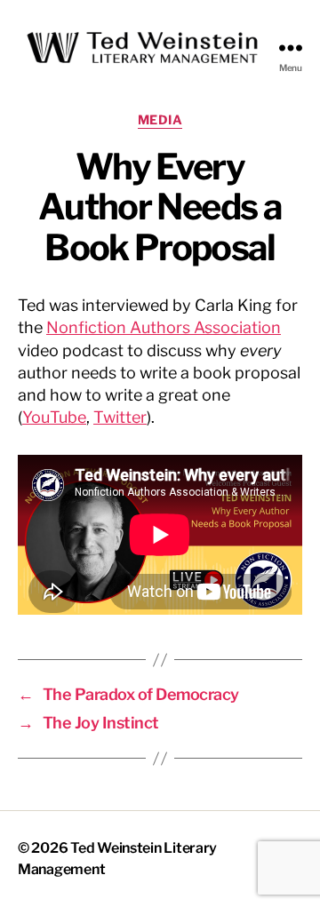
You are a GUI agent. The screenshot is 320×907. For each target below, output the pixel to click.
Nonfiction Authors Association (163, 327)
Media (160, 119)
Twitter (120, 417)
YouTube (54, 417)
